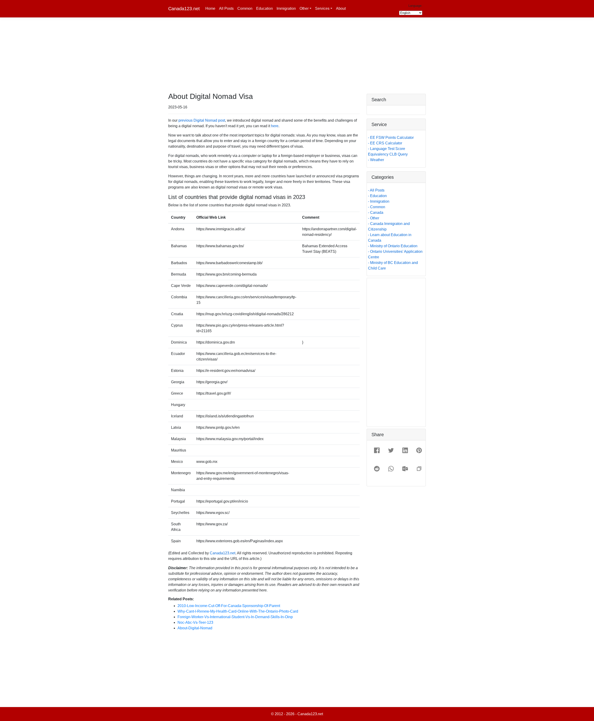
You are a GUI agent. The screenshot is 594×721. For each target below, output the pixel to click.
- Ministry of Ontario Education (392, 246)
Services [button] (322, 8)
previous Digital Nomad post (201, 120)
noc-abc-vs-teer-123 (195, 622)
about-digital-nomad (195, 628)
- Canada (375, 212)
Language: (415, 5)
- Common (376, 207)
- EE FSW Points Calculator (391, 138)
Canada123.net (184, 8)
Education (264, 8)
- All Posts (376, 190)
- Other (373, 218)
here (274, 126)
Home (210, 8)
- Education (377, 196)
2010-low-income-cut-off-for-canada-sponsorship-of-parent (229, 606)
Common (244, 8)
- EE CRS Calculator (385, 143)
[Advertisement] (297, 59)
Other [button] (304, 8)
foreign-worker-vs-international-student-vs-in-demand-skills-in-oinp (235, 617)
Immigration (286, 8)
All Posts (226, 8)
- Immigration (378, 201)
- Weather (376, 160)
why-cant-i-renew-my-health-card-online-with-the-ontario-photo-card (238, 611)
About (341, 8)
